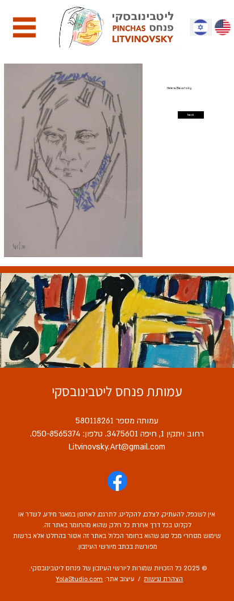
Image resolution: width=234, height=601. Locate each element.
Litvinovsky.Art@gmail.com (117, 447)
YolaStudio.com (79, 579)
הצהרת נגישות (163, 579)
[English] (222, 27)
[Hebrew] (200, 27)
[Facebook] (117, 481)
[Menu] (24, 27)
